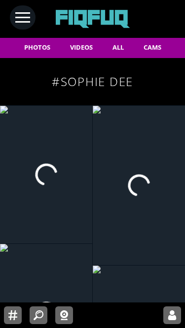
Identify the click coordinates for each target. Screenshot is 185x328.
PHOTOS (37, 47)
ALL (118, 47)
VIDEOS (81, 47)
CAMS (152, 47)
